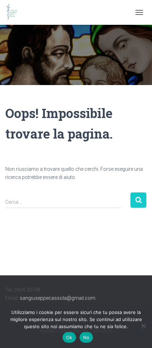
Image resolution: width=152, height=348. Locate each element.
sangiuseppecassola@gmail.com (57, 298)
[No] (143, 325)
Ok (69, 337)
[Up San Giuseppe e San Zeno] (14, 12)
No (86, 337)
